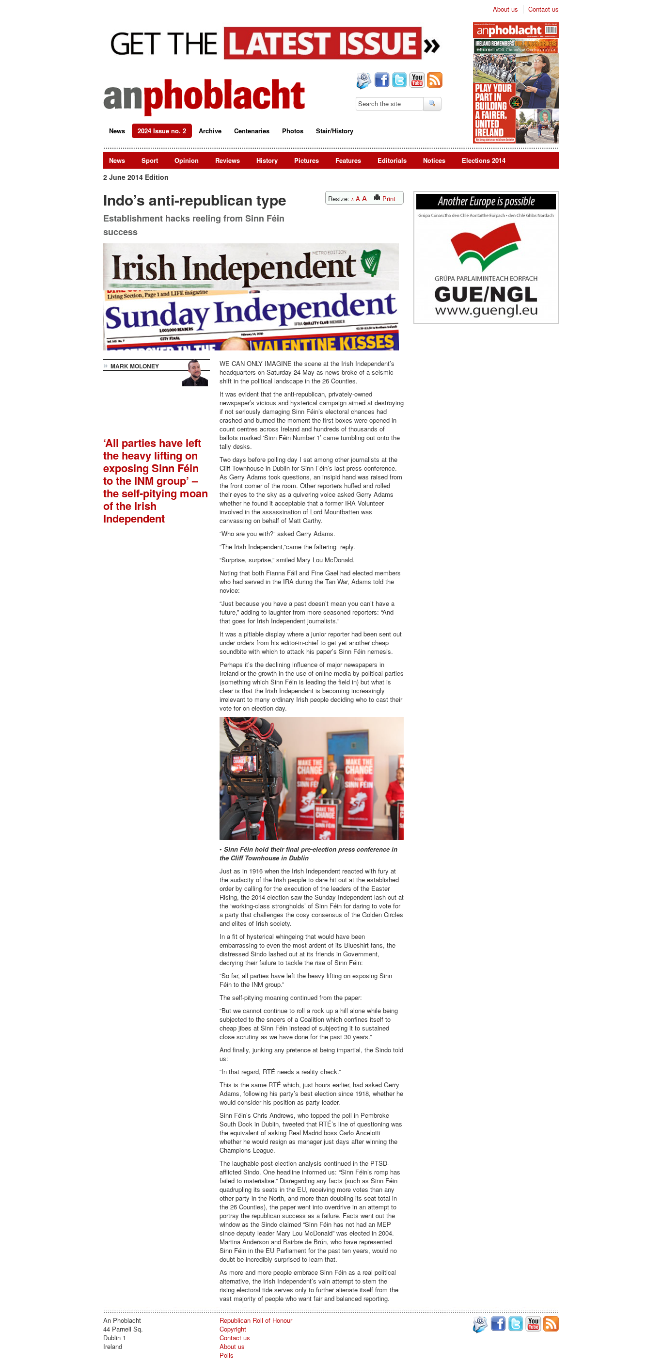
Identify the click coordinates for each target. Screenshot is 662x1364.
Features (348, 160)
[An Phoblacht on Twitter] (398, 81)
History (267, 160)
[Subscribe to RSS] (433, 81)
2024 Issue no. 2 (162, 130)
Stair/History (334, 130)
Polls (227, 1355)
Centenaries (251, 130)
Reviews (227, 160)
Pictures (306, 160)
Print (387, 198)
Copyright (233, 1328)
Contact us (543, 9)
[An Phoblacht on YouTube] (416, 81)
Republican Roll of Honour (256, 1320)
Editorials (392, 160)
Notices (434, 160)
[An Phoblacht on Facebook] (381, 81)
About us (505, 9)
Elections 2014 (483, 160)
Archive (210, 130)
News (117, 130)
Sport (150, 160)
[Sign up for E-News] (363, 82)
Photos (292, 130)
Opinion (186, 160)
